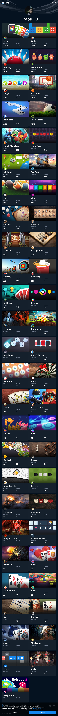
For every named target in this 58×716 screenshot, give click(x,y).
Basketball (36, 93)
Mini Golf (7, 172)
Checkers (35, 512)
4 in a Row (36, 146)
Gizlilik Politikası (37, 708)
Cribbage (7, 302)
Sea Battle (36, 172)
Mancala (35, 224)
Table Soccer (37, 119)
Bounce (34, 302)
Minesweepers (38, 538)
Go (4, 617)
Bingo (6, 93)
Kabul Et (42, 712)
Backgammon (37, 250)
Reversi (34, 486)
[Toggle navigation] (55, 2)
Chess (34, 460)
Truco (6, 407)
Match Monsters (11, 146)
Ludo (33, 41)
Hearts (34, 564)
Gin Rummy (9, 590)
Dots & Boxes (37, 355)
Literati (6, 669)
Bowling (7, 67)
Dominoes (8, 119)
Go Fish (6, 433)
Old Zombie (36, 67)
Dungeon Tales (10, 538)
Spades (6, 643)
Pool (5, 198)
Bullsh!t (34, 669)
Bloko (33, 590)
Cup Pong (35, 276)
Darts (33, 381)
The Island (36, 643)
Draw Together (10, 486)
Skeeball (7, 250)
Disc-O (34, 433)
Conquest (8, 512)
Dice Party (8, 355)
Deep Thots (8, 695)
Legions (7, 329)
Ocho (5, 41)
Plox (33, 198)
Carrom (7, 224)
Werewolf (7, 564)
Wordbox (7, 381)
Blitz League (37, 407)
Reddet (15, 712)
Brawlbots (36, 329)
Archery (7, 276)
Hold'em (35, 617)
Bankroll (7, 460)
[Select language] (53, 3)
